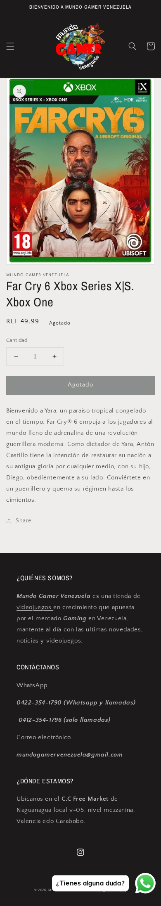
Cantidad (16, 340)
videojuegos (35, 607)
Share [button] (23, 520)
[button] (10, 46)
